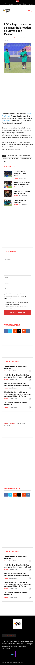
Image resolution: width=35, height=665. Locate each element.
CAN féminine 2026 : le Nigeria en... (22, 201)
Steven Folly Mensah (25, 158)
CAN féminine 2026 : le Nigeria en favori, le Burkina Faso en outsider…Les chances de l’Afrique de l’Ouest (17, 394)
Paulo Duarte (6, 121)
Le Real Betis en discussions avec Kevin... (20, 174)
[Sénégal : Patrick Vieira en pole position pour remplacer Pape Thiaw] (8, 193)
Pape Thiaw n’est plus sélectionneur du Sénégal (16, 404)
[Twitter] (10, 331)
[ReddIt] (15, 331)
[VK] (28, 331)
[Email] (19, 331)
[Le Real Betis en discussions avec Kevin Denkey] (8, 174)
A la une (6, 38)
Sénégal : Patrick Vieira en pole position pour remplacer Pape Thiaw (16, 385)
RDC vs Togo (15, 158)
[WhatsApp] (12, 654)
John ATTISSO (21, 38)
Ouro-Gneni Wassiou (24, 155)
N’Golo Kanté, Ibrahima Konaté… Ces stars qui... (22, 183)
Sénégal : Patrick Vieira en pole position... (22, 192)
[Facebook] (6, 331)
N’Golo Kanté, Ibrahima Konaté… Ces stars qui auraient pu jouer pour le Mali (17, 376)
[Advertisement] (17, 95)
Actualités (12, 38)
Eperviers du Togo (13, 155)
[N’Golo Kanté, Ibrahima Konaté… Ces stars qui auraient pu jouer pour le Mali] (8, 184)
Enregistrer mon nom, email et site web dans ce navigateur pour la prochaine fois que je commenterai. (17, 296)
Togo (4, 161)
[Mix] (24, 331)
